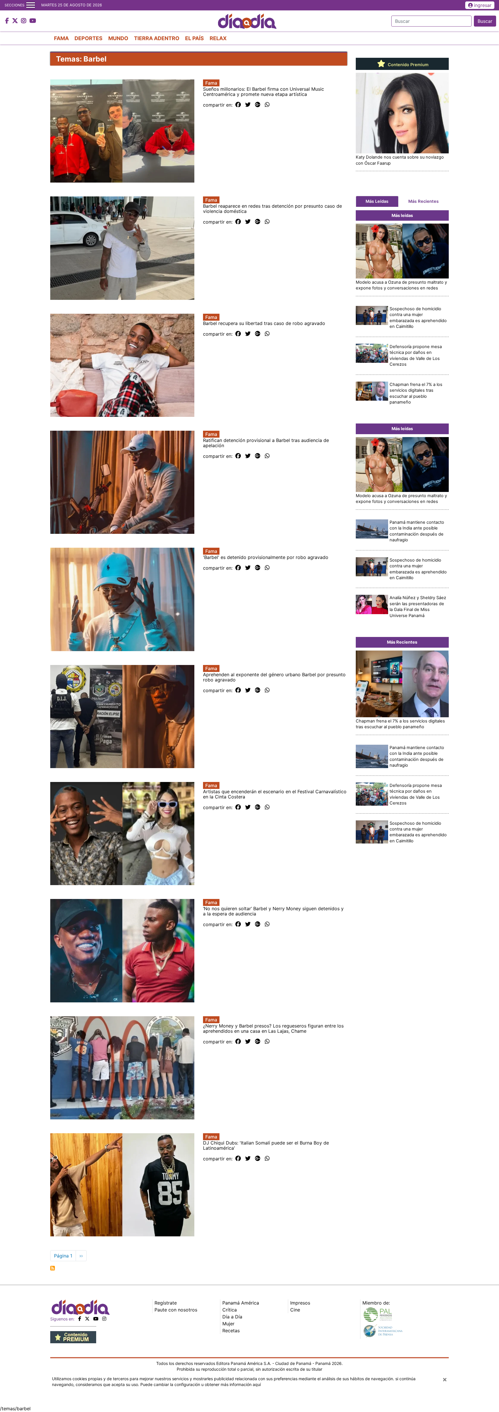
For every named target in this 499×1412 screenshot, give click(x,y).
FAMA (61, 38)
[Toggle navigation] (31, 5)
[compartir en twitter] (248, 105)
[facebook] (79, 1319)
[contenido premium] (73, 1336)
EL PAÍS (194, 38)
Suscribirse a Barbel (52, 1268)
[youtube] (95, 1319)
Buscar (485, 21)
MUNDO (118, 38)
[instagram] (104, 1319)
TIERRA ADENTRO (156, 38)
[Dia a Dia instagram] (24, 21)
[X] (87, 1319)
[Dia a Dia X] (15, 21)
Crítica (229, 1310)
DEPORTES (89, 38)
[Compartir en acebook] (238, 105)
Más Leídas (377, 201)
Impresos (300, 1303)
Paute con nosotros (175, 1310)
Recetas (231, 1330)
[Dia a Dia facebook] (7, 21)
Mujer (228, 1323)
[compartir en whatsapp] (267, 105)
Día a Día (232, 1317)
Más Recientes (423, 201)
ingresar (482, 5)
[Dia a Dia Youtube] (32, 21)
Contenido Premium (408, 64)
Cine (295, 1310)
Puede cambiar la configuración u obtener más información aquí (200, 1384)
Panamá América (240, 1303)
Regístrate (165, 1303)
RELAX (218, 38)
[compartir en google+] (258, 105)
